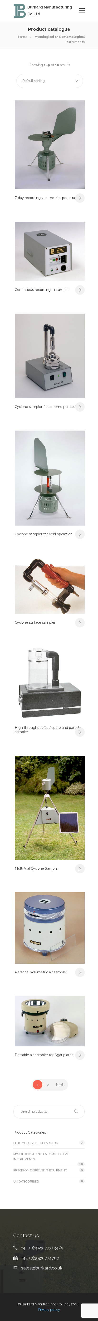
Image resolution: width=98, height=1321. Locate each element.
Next (59, 1085)
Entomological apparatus (35, 1143)
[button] (49, 81)
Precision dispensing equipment (40, 1170)
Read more (80, 198)
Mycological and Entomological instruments (41, 1156)
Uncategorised (26, 1181)
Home (22, 37)
